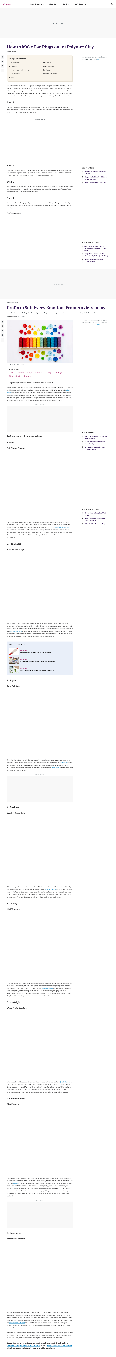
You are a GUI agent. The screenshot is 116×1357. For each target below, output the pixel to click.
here (98, 59)
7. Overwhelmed (14, 376)
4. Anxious (38, 373)
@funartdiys (17, 1183)
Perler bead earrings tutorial (59, 1345)
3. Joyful (29, 373)
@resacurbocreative (62, 527)
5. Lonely (48, 373)
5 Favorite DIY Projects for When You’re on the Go (37, 670)
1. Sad (11, 373)
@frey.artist (63, 762)
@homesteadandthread (17, 1323)
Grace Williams (12, 51)
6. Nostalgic (58, 373)
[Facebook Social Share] (2, 57)
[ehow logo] (7, 4)
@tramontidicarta (16, 631)
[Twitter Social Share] (2, 61)
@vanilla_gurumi (50, 889)
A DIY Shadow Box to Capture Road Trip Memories (37, 661)
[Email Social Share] (2, 70)
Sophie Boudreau (12, 316)
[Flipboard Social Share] (2, 66)
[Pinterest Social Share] (2, 326)
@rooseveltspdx (47, 988)
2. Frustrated (19, 373)
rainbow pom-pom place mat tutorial (23, 1345)
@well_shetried (65, 1082)
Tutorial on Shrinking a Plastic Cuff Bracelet (35, 652)
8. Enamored (27, 376)
